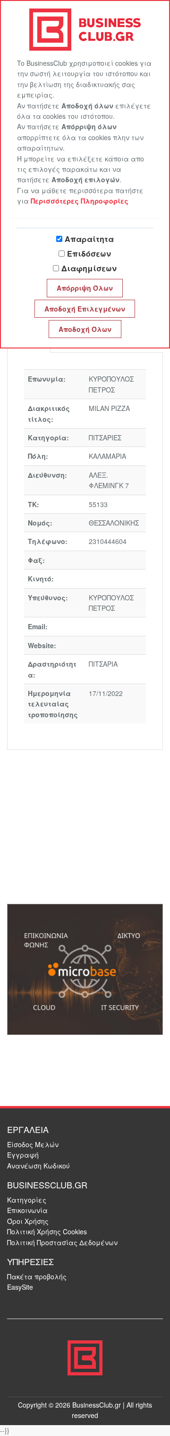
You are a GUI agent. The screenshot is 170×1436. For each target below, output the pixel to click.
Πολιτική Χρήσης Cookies (47, 1231)
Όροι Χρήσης (28, 1221)
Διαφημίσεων (89, 268)
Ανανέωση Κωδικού (38, 1165)
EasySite (20, 1287)
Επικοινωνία (27, 1210)
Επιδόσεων (89, 253)
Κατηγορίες (26, 1199)
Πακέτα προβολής (37, 1276)
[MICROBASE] (85, 968)
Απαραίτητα (89, 238)
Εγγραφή (23, 1155)
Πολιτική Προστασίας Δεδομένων (62, 1242)
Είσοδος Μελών (33, 1144)
